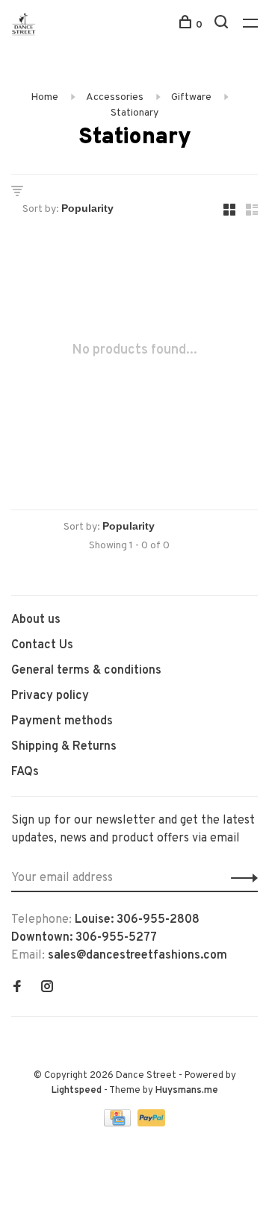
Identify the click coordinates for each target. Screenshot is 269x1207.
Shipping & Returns (64, 746)
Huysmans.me (186, 1091)
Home (44, 97)
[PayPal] (151, 1123)
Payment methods (62, 721)
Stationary (134, 113)
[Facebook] (17, 988)
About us (36, 619)
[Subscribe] (240, 878)
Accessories (114, 97)
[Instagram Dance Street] (47, 988)
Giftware (191, 97)
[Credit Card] (119, 1123)
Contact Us (42, 645)
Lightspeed (77, 1091)
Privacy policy (50, 696)
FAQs (25, 772)
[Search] (223, 25)
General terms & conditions (86, 670)
